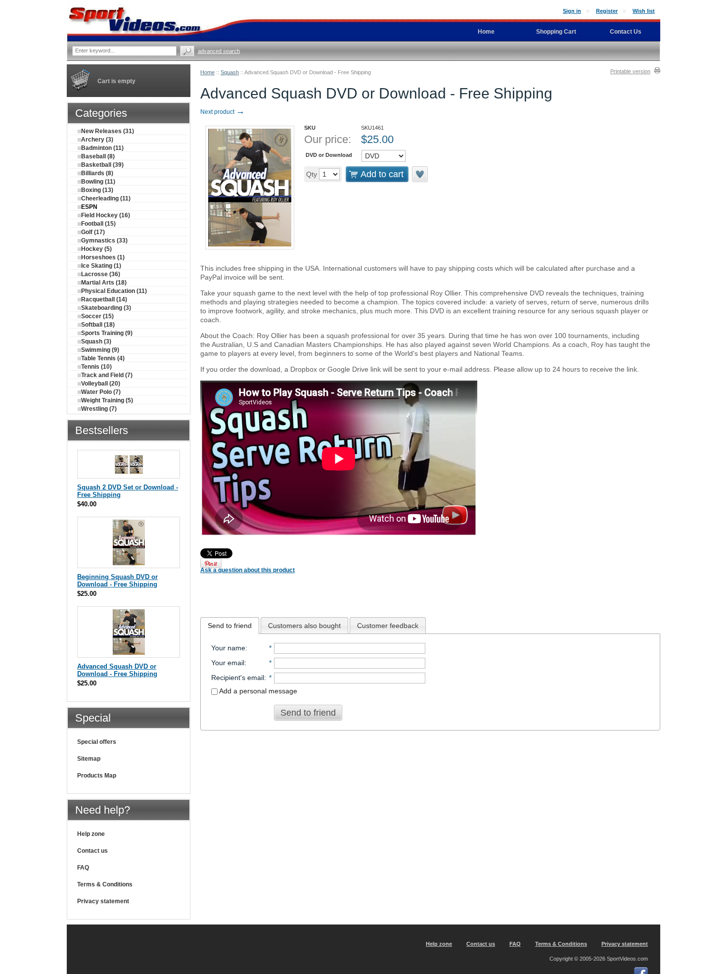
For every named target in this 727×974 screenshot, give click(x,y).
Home (207, 72)
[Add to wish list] (420, 174)
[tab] (229, 625)
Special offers (96, 741)
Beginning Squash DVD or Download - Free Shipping (117, 580)
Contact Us (625, 31)
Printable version (630, 71)
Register (607, 11)
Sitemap (88, 758)
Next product (222, 111)
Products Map (96, 775)
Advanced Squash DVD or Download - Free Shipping (117, 670)
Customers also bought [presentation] (304, 626)
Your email (227, 663)
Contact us (92, 850)
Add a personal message (257, 691)
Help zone (91, 833)
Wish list (644, 11)
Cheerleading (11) (106, 198)
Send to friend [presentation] (230, 626)
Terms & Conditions (105, 884)
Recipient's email (237, 678)
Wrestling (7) (99, 408)
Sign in (572, 11)
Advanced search (219, 51)
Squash (230, 72)
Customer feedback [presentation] (387, 626)
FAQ (83, 867)
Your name (228, 648)
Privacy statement (103, 901)
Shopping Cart (556, 31)
